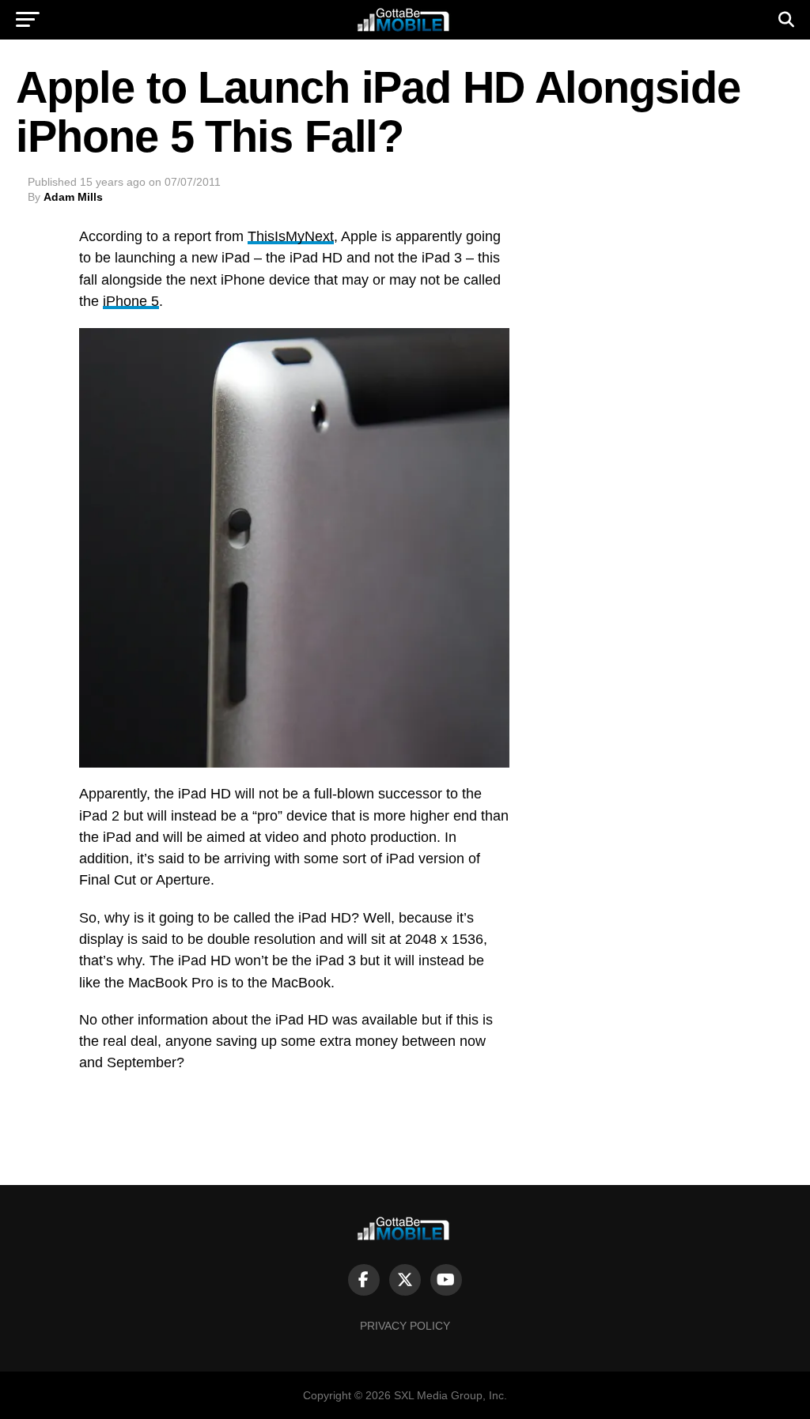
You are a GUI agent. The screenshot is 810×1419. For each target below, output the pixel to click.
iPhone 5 (131, 301)
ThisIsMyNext (291, 236)
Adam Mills (73, 197)
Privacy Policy (405, 1325)
